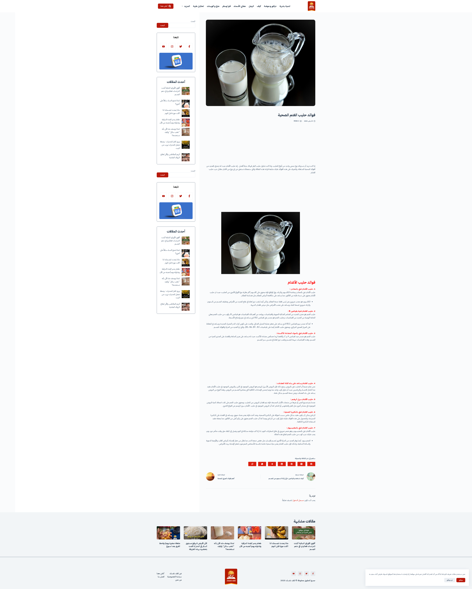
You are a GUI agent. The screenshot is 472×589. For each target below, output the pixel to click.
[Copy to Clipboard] (252, 464)
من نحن (178, 579)
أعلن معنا (164, 6)
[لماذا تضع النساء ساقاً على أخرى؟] (186, 104)
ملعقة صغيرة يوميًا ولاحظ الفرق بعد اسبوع (169, 545)
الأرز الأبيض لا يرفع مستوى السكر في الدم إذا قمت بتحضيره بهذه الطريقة (196, 546)
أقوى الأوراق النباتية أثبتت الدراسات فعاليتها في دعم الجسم (170, 91)
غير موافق (450, 580)
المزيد (187, 6)
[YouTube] (163, 46)
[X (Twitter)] (301, 464)
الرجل (251, 6)
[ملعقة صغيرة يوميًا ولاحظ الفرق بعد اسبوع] (168, 532)
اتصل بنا (161, 576)
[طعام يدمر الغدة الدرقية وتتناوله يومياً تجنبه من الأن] (186, 123)
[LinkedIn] (282, 464)
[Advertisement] (260, 144)
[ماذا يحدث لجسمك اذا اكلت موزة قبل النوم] (186, 113)
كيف (259, 6)
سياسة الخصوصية (174, 576)
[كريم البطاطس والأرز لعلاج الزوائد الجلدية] (186, 157)
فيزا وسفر (226, 6)
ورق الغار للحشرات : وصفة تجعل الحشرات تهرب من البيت (170, 145)
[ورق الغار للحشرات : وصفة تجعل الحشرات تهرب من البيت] (186, 145)
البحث (193, 21)
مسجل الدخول (298, 500)
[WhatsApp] (262, 464)
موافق (461, 580)
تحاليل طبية (198, 6)
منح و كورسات (213, 6)
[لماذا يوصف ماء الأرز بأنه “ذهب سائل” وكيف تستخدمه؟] (186, 132)
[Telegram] (272, 464)
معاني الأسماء (240, 6)
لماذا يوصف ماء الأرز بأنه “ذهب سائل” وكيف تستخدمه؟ (171, 132)
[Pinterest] (292, 464)
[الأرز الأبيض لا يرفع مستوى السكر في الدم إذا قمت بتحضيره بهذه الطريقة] (195, 532)
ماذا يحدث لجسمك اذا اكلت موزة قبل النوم (279, 545)
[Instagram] (172, 46)
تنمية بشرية (285, 6)
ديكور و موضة (270, 6)
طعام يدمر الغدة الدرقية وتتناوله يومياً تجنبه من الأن (250, 545)
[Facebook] (311, 464)
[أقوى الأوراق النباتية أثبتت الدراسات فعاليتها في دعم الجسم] (186, 91)
